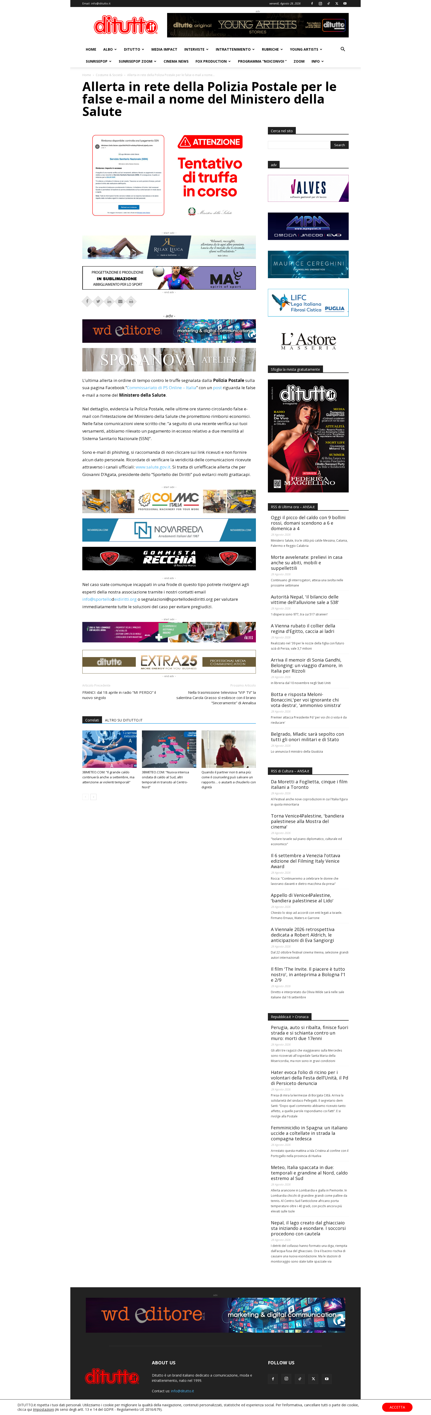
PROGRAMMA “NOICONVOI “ (262, 61)
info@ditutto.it (100, 3)
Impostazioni (43, 1409)
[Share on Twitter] (98, 300)
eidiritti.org (125, 599)
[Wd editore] (169, 331)
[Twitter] (336, 3)
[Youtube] (345, 3)
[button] (343, 49)
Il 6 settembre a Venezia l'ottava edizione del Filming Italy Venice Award (305, 860)
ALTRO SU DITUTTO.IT (124, 720)
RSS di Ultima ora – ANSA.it (293, 506)
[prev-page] (85, 797)
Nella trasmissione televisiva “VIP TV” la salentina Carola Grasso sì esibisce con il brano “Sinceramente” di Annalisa (216, 697)
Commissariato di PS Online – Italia (161, 387)
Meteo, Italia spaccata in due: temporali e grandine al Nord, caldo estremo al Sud (309, 1172)
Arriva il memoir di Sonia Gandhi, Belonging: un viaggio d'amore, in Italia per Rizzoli (306, 665)
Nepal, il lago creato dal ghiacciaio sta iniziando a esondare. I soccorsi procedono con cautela (308, 1228)
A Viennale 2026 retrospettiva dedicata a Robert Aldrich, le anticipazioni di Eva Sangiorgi (302, 934)
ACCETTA (397, 1407)
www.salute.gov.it (153, 467)
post (217, 387)
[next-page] (93, 797)
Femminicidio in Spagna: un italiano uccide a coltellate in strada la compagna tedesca (309, 1133)
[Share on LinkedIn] (109, 300)
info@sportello (96, 599)
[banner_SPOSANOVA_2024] (169, 359)
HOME (91, 49)
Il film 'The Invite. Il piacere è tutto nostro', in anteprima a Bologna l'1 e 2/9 (308, 974)
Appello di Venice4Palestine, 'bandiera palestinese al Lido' (302, 898)
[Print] (131, 300)
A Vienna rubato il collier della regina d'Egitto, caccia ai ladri (303, 628)
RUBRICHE (270, 49)
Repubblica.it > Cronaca (290, 1016)
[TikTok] (328, 3)
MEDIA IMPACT (164, 49)
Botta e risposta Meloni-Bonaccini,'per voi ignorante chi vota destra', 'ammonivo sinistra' (306, 699)
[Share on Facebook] (87, 300)
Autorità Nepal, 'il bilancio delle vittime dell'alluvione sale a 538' (305, 599)
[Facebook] (312, 3)
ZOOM (299, 61)
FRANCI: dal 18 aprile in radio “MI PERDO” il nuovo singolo (119, 695)
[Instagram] (320, 3)
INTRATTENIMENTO (233, 49)
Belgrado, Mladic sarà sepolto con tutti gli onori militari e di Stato (307, 736)
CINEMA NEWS (176, 61)
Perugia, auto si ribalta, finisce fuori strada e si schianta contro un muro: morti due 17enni (309, 1032)
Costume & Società (109, 75)
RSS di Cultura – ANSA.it (290, 771)
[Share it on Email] (120, 300)
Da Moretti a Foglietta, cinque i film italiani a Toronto (309, 784)
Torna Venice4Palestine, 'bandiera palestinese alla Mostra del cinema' (307, 821)
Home (86, 75)
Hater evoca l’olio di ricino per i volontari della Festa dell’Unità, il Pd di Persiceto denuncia (309, 1077)
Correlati (92, 720)
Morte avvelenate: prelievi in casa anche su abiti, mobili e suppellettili (306, 562)
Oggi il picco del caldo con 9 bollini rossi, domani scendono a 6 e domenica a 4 (308, 522)
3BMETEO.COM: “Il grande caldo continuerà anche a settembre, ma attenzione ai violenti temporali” (108, 777)
